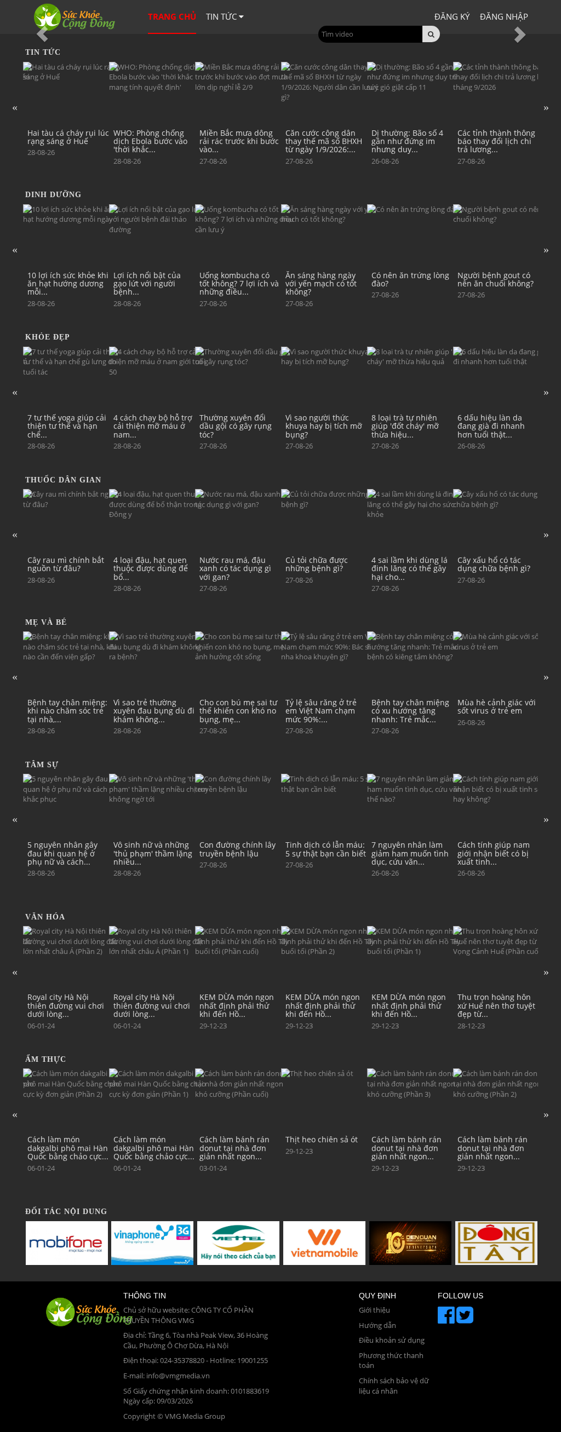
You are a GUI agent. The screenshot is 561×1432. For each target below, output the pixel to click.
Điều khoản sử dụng (392, 1340)
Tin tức (222, 16)
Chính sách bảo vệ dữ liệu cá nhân (394, 1386)
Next (546, 106)
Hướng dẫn (377, 1325)
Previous (14, 106)
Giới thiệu (374, 1310)
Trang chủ (172, 16)
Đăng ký (452, 16)
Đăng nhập (504, 16)
